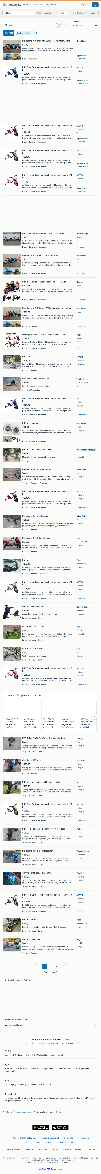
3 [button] (56, 966)
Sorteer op (75, 21)
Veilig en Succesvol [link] (50, 1138)
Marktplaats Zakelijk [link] (29, 1138)
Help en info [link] (27, 5)
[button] (86, 4)
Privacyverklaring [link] (33, 1142)
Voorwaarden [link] (38, 5)
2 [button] (50, 966)
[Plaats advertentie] (95, 4)
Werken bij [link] (29, 1149)
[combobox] (18, 13)
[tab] (59, 25)
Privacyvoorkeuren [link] (67, 1142)
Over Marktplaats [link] (13, 1149)
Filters (10, 33)
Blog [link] (14, 1138)
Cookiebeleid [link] (50, 1142)
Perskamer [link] (42, 1149)
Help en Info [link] (68, 1138)
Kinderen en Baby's (24, 33)
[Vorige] (38, 966)
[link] (11, 4)
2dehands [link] (66, 1149)
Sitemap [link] (91, 1149)
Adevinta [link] (54, 1149)
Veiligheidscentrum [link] (52, 5)
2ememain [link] (79, 1149)
